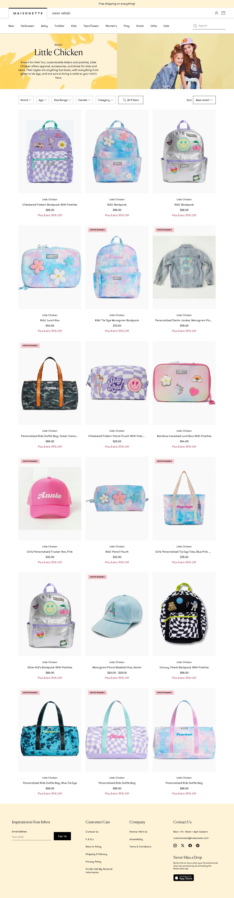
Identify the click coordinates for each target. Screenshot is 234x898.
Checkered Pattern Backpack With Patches (49, 204)
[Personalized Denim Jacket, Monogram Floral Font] (184, 267)
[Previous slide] (68, 4)
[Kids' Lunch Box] (49, 267)
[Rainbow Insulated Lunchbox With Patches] (184, 383)
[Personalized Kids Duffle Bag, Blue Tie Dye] (49, 730)
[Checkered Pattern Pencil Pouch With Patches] (117, 383)
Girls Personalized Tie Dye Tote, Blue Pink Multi (185, 551)
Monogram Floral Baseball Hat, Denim (117, 667)
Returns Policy (93, 846)
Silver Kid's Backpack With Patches (50, 667)
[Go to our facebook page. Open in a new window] (190, 845)
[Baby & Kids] (28, 13)
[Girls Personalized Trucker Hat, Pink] (49, 499)
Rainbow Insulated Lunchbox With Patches (184, 436)
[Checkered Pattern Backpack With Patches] (49, 151)
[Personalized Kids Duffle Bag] (117, 730)
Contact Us (92, 831)
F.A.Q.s (90, 839)
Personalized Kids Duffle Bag (117, 783)
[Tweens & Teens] (61, 13)
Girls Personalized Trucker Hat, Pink (50, 551)
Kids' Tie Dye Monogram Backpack (117, 320)
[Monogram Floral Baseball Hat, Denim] (117, 614)
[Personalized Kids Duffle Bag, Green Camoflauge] (49, 383)
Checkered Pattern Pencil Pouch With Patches (117, 436)
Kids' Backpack (117, 204)
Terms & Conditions (140, 846)
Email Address (19, 831)
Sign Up (62, 836)
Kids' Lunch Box (50, 320)
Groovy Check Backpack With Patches (184, 667)
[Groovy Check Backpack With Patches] (184, 614)
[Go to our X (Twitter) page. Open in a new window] (182, 845)
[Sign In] (216, 13)
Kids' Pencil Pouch (117, 551)
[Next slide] (166, 4)
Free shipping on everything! (117, 3)
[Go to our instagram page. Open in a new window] (175, 845)
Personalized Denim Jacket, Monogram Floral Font (185, 320)
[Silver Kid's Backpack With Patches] (49, 614)
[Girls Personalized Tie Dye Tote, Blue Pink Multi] (184, 499)
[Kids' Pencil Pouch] (117, 499)
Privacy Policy (93, 861)
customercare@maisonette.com (191, 838)
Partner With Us (138, 831)
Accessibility (136, 839)
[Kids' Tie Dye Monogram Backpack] (117, 267)
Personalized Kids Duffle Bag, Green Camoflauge (51, 436)
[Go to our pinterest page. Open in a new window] (197, 845)
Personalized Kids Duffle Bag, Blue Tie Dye (50, 783)
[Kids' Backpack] (117, 151)
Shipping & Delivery (96, 854)
